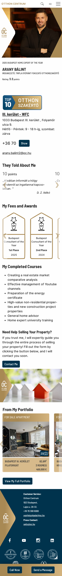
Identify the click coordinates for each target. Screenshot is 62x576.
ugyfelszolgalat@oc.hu (34, 515)
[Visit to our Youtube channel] (24, 540)
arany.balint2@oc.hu (16, 153)
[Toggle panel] (25, 458)
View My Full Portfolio (17, 481)
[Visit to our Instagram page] (38, 540)
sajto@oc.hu (29, 524)
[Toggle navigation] (58, 4)
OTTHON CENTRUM (13, 3)
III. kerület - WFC (15, 114)
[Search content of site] (42, 4)
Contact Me (11, 364)
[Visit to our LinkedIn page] (52, 540)
